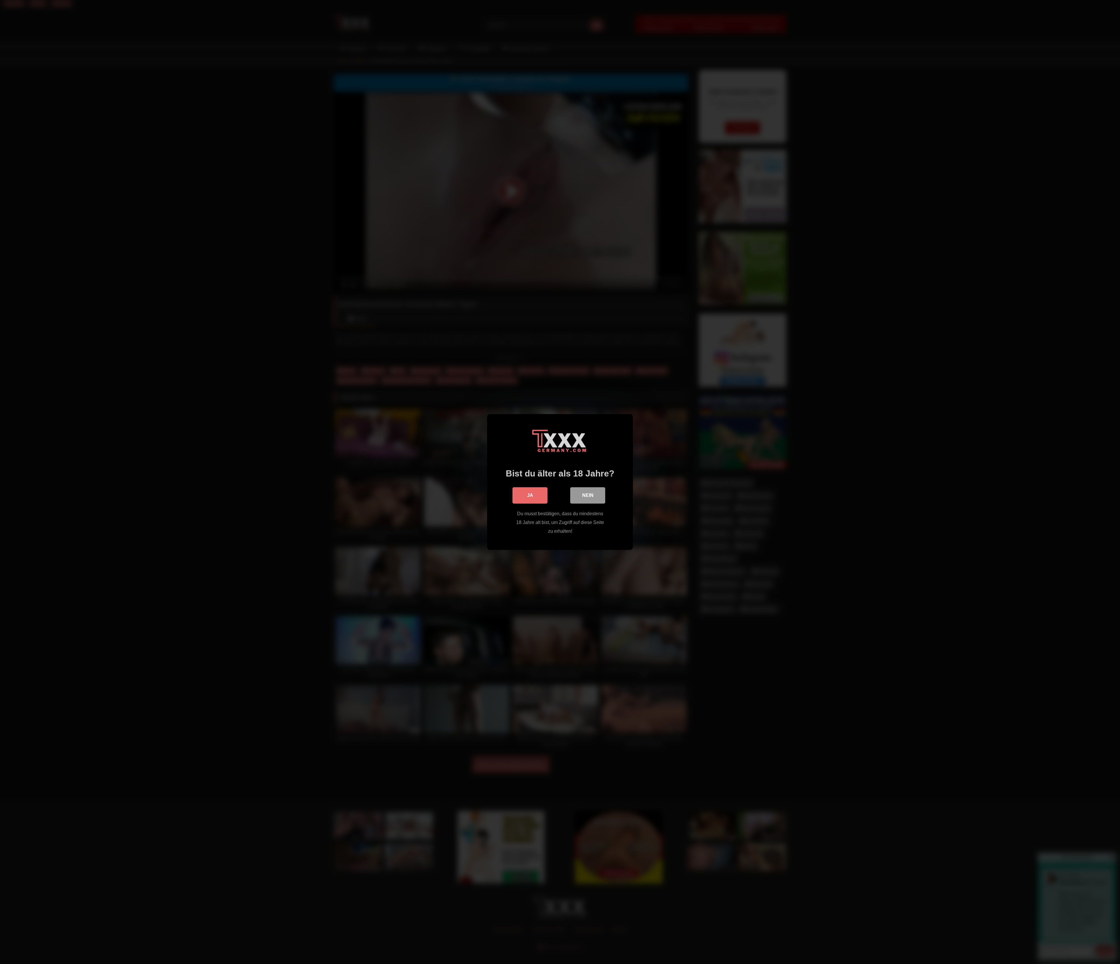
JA (530, 495)
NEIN (588, 495)
